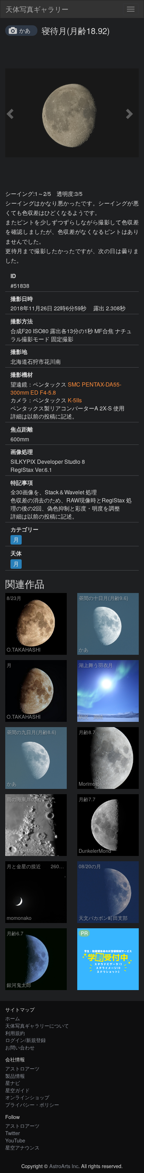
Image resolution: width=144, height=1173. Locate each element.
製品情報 (15, 1075)
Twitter (12, 1132)
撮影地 (18, 352)
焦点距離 (21, 429)
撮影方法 (21, 321)
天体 (16, 553)
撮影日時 (21, 299)
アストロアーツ (22, 1068)
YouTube (15, 1140)
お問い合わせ (20, 1047)
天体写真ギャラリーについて (37, 1025)
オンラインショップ (27, 1097)
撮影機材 (21, 374)
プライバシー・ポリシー (32, 1104)
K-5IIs (75, 400)
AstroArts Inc (63, 1165)
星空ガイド (17, 1090)
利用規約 (15, 1032)
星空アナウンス (22, 1147)
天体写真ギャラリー (37, 9)
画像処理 (21, 452)
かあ (24, 30)
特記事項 (21, 483)
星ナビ (12, 1082)
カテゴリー (24, 529)
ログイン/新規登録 (25, 1039)
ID (13, 276)
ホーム (12, 1018)
